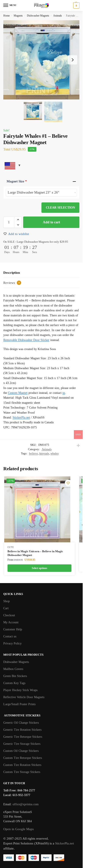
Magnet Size (17, 181)
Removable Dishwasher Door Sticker (26, 340)
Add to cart (51, 222)
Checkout (9, 615)
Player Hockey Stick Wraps (20, 690)
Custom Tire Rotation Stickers (22, 765)
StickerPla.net (21, 417)
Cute (10, 547)
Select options (39, 568)
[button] (75, 5)
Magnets (18, 15)
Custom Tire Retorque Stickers (22, 758)
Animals (57, 15)
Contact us (9, 636)
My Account (11, 622)
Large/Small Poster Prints (19, 704)
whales (54, 453)
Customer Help (12, 629)
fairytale (44, 453)
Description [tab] (11, 272)
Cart (6, 608)
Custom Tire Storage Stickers (21, 772)
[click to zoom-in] (43, 59)
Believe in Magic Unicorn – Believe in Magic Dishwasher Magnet (35, 553)
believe (33, 453)
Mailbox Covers (13, 669)
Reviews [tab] (11, 282)
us (63, 393)
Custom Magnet (18, 393)
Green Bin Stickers (15, 676)
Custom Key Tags (14, 683)
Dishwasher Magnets (38, 15)
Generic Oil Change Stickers (21, 722)
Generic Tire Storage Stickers (21, 743)
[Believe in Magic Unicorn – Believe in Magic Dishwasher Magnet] (37, 509)
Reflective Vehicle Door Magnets (23, 697)
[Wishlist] (68, 483)
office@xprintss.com (26, 804)
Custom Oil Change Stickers (21, 750)
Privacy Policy (12, 643)
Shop (6, 601)
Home (6, 15)
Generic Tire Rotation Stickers (22, 729)
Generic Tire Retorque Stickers (22, 736)
